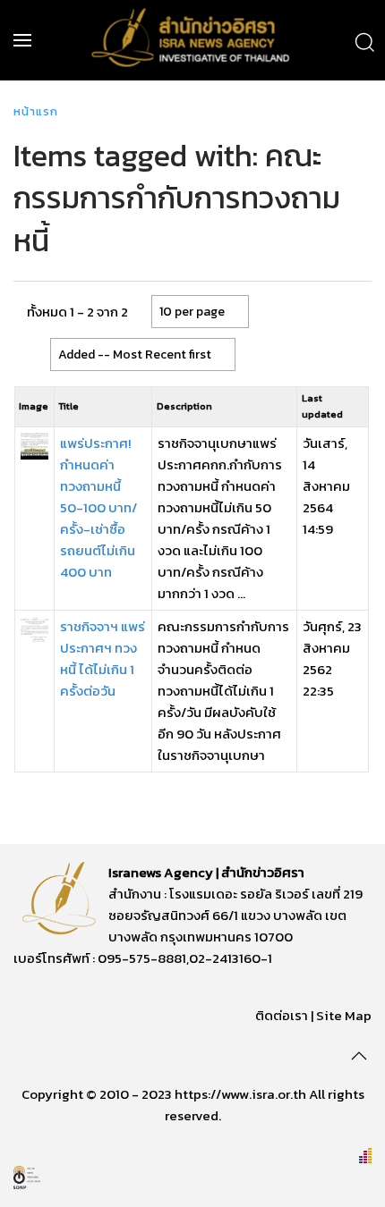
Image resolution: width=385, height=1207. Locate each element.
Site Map (344, 1015)
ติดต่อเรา (281, 1015)
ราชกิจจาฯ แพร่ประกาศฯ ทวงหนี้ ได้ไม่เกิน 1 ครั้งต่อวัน (102, 658)
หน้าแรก (35, 111)
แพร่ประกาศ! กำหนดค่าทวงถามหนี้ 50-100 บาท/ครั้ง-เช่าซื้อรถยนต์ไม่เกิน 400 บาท (98, 507)
